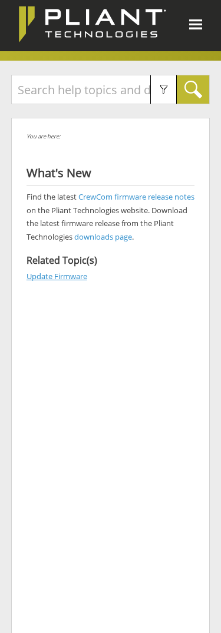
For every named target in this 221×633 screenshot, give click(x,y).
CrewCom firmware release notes (136, 196)
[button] (163, 89)
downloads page (103, 236)
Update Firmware (57, 276)
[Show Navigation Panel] (196, 24)
